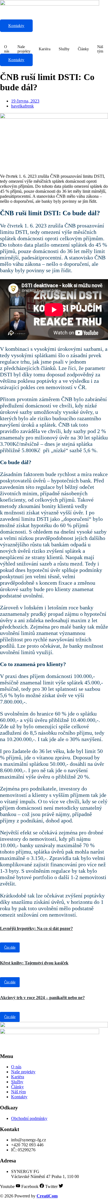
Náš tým (100, 49)
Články (83, 49)
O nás (6, 49)
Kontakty (16, 25)
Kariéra (44, 49)
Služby (64, 49)
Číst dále (10, 947)
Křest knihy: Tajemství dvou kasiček (34, 963)
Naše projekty (23, 49)
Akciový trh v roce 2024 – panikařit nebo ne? (42, 997)
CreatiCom (47, 1196)
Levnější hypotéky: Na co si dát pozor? (36, 928)
